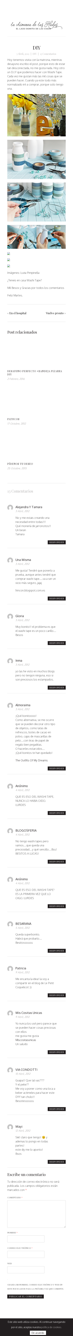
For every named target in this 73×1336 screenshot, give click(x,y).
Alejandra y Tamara (28, 507)
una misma (23, 560)
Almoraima (22, 705)
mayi (18, 1126)
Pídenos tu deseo (20, 463)
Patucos (13, 419)
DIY (36, 47)
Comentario (15, 1197)
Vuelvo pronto (55, 313)
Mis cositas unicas (28, 1013)
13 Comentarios (48, 54)
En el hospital (17, 313)
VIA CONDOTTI (26, 1069)
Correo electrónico (20, 1248)
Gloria (19, 616)
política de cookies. (51, 1327)
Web (9, 1263)
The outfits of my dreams (31, 760)
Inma (18, 660)
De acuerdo (38, 1332)
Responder (56, 542)
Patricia (20, 968)
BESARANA (23, 924)
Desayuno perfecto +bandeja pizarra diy (34, 373)
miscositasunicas (25, 1040)
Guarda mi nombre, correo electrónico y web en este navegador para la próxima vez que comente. (35, 1286)
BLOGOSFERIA (25, 830)
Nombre (12, 1232)
